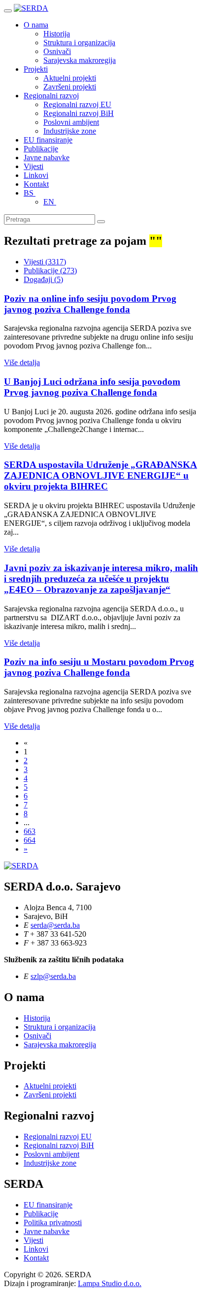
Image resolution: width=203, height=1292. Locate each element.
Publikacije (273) (50, 270)
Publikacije (41, 148)
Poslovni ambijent (71, 122)
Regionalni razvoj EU (77, 104)
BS (29, 193)
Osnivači (57, 51)
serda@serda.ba (55, 925)
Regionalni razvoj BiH (78, 113)
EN (49, 202)
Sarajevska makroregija (79, 60)
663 (29, 831)
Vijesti (33, 166)
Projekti (36, 69)
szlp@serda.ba (53, 976)
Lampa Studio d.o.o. (109, 1283)
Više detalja (22, 362)
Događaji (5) (43, 279)
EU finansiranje (48, 140)
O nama (36, 25)
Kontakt (36, 184)
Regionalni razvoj (51, 95)
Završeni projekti (69, 87)
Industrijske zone (69, 131)
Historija (56, 33)
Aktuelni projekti (69, 78)
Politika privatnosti (53, 1222)
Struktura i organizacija (79, 42)
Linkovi (36, 175)
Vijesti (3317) (45, 262)
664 (29, 840)
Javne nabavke (46, 157)
